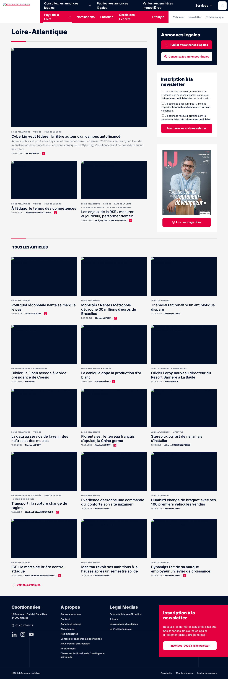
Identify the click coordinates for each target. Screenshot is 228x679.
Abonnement (68, 629)
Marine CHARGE (118, 220)
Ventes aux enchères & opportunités (81, 638)
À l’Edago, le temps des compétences (43, 208)
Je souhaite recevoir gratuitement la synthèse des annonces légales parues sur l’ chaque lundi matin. (185, 95)
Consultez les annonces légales (61, 5)
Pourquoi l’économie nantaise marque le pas (43, 307)
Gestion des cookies (207, 673)
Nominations (86, 17)
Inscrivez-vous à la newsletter (186, 128)
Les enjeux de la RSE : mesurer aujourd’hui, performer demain (107, 214)
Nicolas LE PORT (33, 313)
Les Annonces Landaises (124, 624)
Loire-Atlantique (20, 132)
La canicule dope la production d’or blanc (111, 375)
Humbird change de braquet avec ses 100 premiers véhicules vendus (183, 502)
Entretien (106, 17)
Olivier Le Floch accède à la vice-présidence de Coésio (39, 375)
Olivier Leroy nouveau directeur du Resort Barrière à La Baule (181, 375)
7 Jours (114, 619)
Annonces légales (71, 624)
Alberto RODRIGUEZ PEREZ (38, 212)
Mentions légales (184, 673)
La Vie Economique (121, 629)
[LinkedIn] (14, 634)
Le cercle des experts (119, 207)
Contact (65, 619)
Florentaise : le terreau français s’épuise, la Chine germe (108, 438)
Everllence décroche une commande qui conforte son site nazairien (112, 502)
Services (201, 5)
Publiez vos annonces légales (112, 5)
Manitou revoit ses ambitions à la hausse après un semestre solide (109, 569)
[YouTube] (31, 634)
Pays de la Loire (51, 17)
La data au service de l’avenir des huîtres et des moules (39, 438)
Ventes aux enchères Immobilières (158, 5)
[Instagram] (23, 634)
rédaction (30, 381)
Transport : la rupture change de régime (39, 505)
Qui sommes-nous (71, 614)
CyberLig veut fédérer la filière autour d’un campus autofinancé (65, 136)
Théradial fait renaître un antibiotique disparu (183, 307)
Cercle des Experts (127, 17)
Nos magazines (69, 633)
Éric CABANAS (32, 575)
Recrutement (68, 648)
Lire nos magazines (188, 222)
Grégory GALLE (102, 220)
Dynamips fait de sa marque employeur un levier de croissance (180, 569)
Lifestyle (158, 17)
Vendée (37, 132)
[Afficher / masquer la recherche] (222, 5)
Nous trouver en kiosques (75, 643)
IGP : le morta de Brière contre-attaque (38, 569)
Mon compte (216, 17)
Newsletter (195, 17)
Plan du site (166, 673)
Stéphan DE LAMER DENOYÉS (39, 512)
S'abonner (178, 17)
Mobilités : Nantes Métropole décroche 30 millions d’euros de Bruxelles (108, 309)
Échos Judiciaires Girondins (125, 614)
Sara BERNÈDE (32, 153)
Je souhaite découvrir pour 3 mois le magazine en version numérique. (185, 107)
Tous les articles (30, 247)
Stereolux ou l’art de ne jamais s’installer (176, 438)
